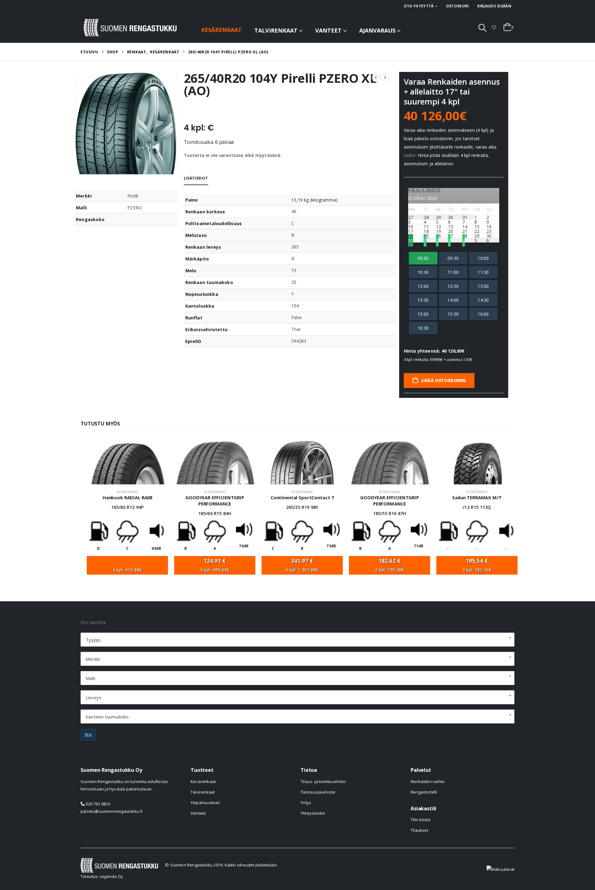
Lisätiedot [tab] (196, 178)
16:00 (483, 314)
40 (293, 211)
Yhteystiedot (313, 813)
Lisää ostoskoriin (442, 380)
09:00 (423, 258)
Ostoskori (457, 6)
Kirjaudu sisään (494, 6)
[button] (482, 28)
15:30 (453, 314)
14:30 (483, 300)
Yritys (306, 802)
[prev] (376, 77)
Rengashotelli (424, 792)
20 (293, 282)
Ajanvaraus (377, 30)
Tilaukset (419, 830)
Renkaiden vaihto (428, 781)
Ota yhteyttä (419, 6)
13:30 (423, 300)
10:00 (483, 258)
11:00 (453, 272)
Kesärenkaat (221, 29)
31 (410, 240)
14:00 (453, 300)
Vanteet (328, 30)
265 (295, 247)
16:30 (423, 328)
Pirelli (132, 196)
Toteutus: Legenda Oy (102, 876)
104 (295, 306)
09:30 (453, 258)
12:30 (453, 286)
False (296, 317)
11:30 (483, 272)
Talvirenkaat (276, 30)
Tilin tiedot (420, 819)
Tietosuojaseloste (318, 792)
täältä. (410, 155)
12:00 (423, 286)
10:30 (423, 272)
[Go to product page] (127, 462)
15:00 (423, 314)
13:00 (483, 286)
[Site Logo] (130, 27)
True (296, 329)
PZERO (134, 208)
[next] (385, 77)
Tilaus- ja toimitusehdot (323, 781)
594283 (298, 341)
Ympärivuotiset (205, 802)
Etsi (88, 735)
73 (293, 270)
